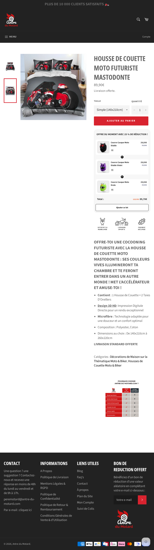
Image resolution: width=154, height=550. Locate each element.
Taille (97, 101)
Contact (82, 483)
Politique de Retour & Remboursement (54, 507)
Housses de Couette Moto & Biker (118, 363)
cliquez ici (25, 510)
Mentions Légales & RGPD (52, 485)
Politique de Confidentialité (50, 496)
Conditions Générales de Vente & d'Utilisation (56, 517)
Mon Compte (85, 502)
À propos (82, 490)
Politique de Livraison (54, 477)
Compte (146, 36)
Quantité (136, 101)
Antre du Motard (21, 544)
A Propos (46, 471)
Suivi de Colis (85, 508)
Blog (80, 471)
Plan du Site (85, 496)
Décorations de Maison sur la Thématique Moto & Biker (120, 359)
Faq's (80, 477)
